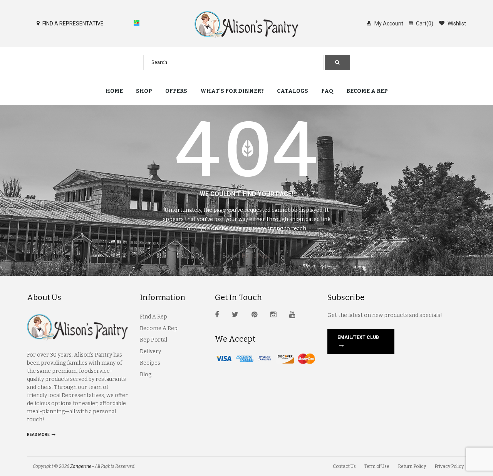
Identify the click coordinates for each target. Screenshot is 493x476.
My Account (388, 23)
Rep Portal (153, 340)
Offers (176, 91)
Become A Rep (159, 328)
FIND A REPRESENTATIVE (72, 23)
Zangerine (80, 466)
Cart (424, 23)
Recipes (150, 363)
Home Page (256, 256)
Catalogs (292, 91)
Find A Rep (153, 316)
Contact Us (344, 466)
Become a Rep (367, 91)
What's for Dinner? (232, 91)
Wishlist (456, 23)
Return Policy (412, 466)
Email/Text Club (358, 337)
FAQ (327, 91)
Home (114, 91)
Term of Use (376, 466)
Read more (38, 434)
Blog (145, 374)
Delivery (150, 351)
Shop (144, 91)
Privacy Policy (449, 466)
